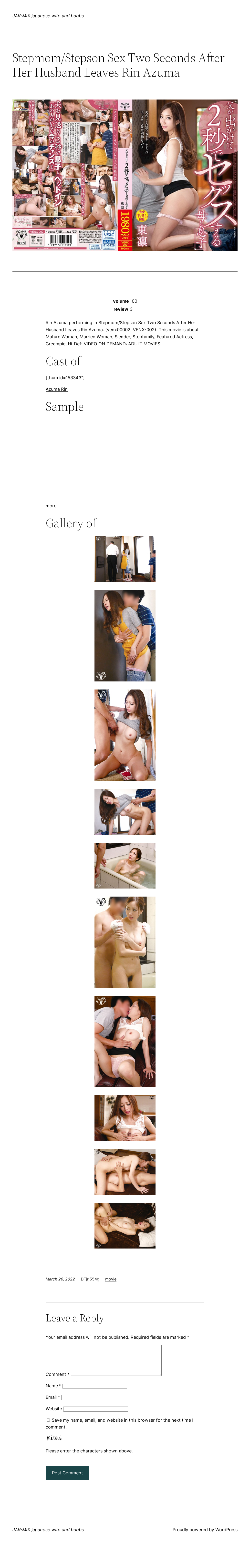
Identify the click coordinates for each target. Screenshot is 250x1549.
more (51, 505)
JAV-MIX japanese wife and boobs (48, 15)
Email (53, 1397)
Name (53, 1385)
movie (110, 1279)
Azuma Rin (57, 389)
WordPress (226, 1529)
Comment (58, 1374)
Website (54, 1408)
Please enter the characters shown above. (89, 1450)
